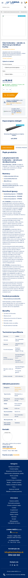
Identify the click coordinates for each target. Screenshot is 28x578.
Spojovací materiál (14, 489)
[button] (14, 67)
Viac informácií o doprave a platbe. (13, 103)
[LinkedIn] (14, 565)
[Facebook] (10, 565)
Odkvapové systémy (14, 466)
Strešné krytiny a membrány (14, 480)
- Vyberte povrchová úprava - (12, 67)
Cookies (14, 507)
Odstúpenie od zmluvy (14, 523)
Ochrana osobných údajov (14, 505)
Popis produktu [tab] (8, 147)
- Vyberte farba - (8, 74)
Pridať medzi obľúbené (9, 49)
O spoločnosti (14, 510)
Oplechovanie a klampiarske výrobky (14, 473)
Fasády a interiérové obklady (14, 484)
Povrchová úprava (7, 64)
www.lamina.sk (14, 512)
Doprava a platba (14, 501)
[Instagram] (12, 565)
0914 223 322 (16, 113)
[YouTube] (17, 565)
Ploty (14, 487)
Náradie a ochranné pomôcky (14, 491)
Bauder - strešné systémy (14, 482)
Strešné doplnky (14, 469)
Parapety (14, 478)
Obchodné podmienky (14, 503)
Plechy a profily (14, 475)
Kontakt (14, 519)
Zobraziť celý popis (7, 58)
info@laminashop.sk (14, 552)
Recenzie (14, 516)
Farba (3, 71)
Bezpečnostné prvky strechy (14, 471)
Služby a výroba (14, 514)
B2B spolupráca (14, 521)
